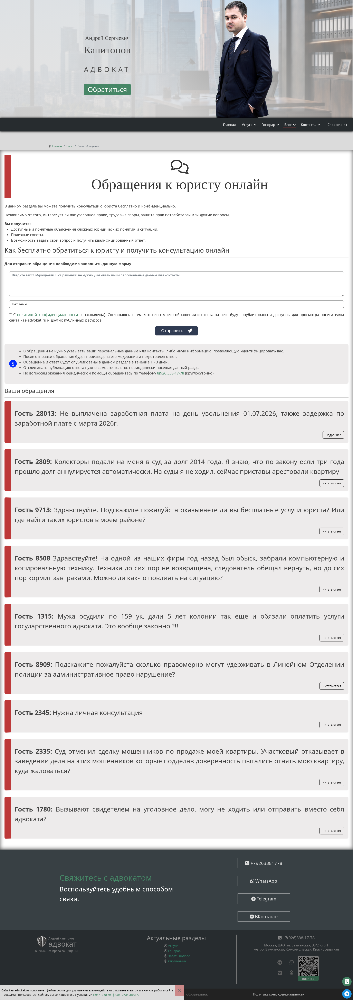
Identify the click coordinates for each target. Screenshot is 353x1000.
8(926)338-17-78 (170, 373)
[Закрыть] (179, 990)
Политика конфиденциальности (278, 994)
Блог (288, 124)
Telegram (266, 899)
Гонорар (268, 124)
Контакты (308, 124)
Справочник (337, 124)
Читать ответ (332, 483)
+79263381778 (265, 863)
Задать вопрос (179, 956)
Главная (229, 124)
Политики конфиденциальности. (116, 995)
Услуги (247, 124)
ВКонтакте (266, 916)
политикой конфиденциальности (48, 314)
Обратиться (107, 89)
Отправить (172, 330)
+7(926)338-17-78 (298, 938)
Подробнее (333, 435)
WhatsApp (265, 881)
